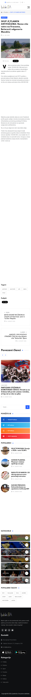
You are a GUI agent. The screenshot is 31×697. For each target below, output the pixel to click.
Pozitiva (5, 672)
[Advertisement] (15, 99)
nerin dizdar (5, 600)
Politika (5, 662)
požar (10, 596)
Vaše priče (4, 385)
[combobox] (10, 407)
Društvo (4, 17)
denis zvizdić (18, 596)
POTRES (13, 600)
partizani (4, 289)
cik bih (4, 596)
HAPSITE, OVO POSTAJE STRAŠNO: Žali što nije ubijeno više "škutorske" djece (15, 336)
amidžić (24, 593)
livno (17, 593)
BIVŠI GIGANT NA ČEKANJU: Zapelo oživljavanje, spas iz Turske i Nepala (14, 316)
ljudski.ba (15, 693)
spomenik (12, 289)
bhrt (3, 593)
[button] (2, 355)
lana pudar (10, 593)
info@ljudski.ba (7, 647)
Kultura (4, 679)
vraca (3, 292)
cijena (24, 289)
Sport (4, 668)
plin (19, 289)
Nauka (4, 675)
